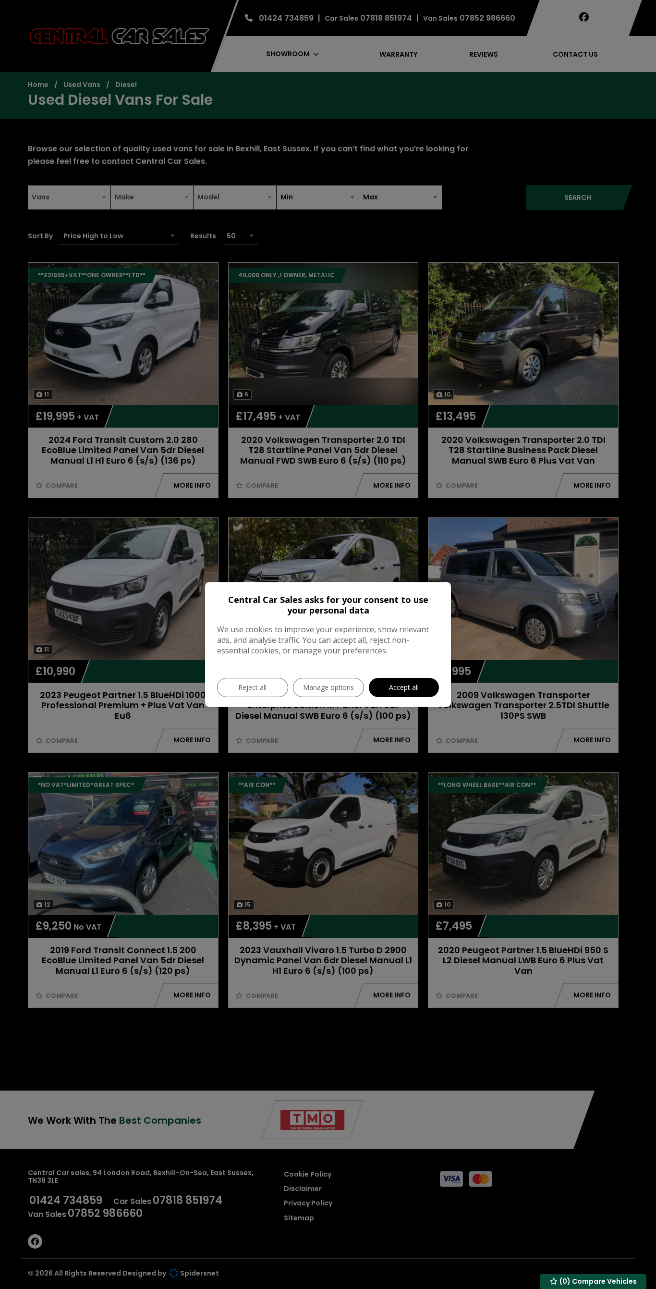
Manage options (328, 687)
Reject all (252, 687)
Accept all (404, 687)
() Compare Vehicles (597, 1281)
